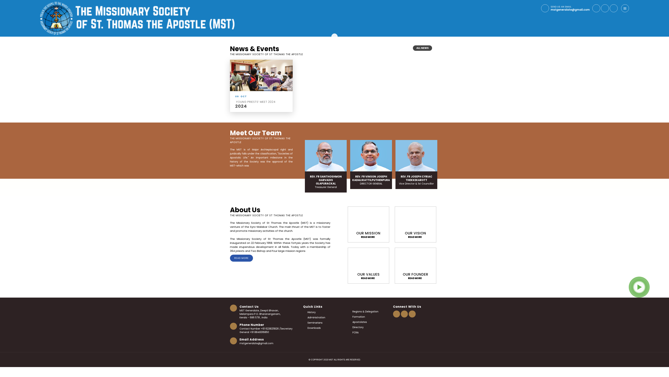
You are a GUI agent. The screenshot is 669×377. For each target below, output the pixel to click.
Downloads (314, 328)
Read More (241, 258)
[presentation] (363, 134)
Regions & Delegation (365, 311)
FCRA (355, 332)
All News (422, 48)
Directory (242, 289)
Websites (507, 291)
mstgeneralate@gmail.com (256, 343)
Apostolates (359, 322)
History (311, 312)
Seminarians (314, 322)
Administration (316, 317)
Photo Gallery (40, 291)
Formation (358, 317)
